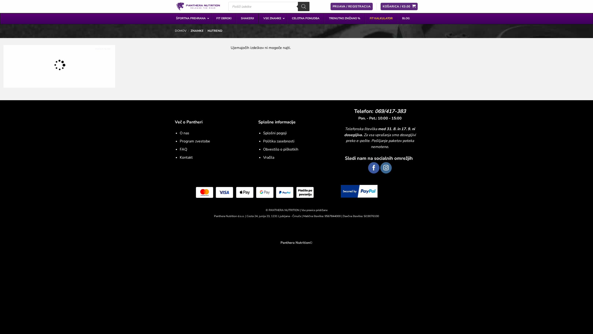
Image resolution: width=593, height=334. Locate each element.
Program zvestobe (195, 141)
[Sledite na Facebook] (373, 167)
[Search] (303, 6)
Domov (180, 31)
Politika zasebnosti (278, 141)
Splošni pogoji (275, 133)
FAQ (183, 149)
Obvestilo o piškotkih (280, 149)
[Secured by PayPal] (359, 191)
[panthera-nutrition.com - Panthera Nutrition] (198, 6)
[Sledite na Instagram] (386, 167)
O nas (184, 133)
